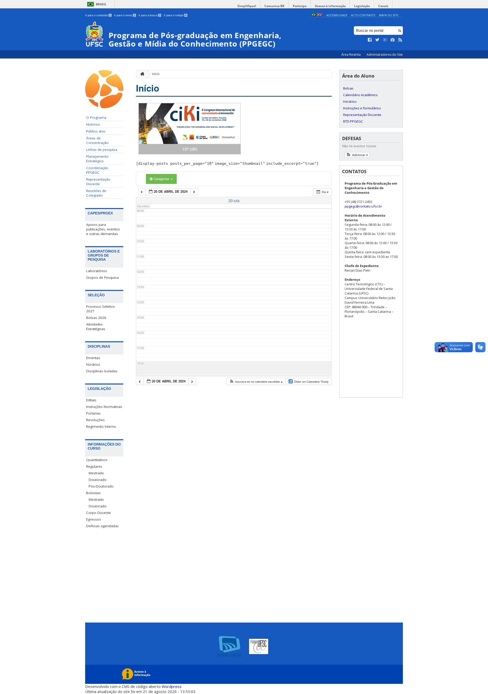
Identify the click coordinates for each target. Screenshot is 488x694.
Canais (383, 6)
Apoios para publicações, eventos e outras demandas (103, 229)
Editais (91, 400)
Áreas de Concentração (97, 140)
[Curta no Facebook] (370, 40)
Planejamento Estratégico (97, 158)
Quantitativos (97, 459)
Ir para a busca (149, 15)
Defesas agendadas (102, 526)
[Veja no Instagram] (393, 40)
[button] (256, 381)
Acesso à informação (330, 6)
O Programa (96, 117)
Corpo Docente (98, 512)
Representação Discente (98, 181)
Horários (93, 364)
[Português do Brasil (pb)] (313, 15)
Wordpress (171, 686)
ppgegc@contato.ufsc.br (363, 206)
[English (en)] (319, 15)
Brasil (101, 4)
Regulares (94, 466)
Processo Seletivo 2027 (100, 308)
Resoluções (95, 420)
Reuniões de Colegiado (96, 193)
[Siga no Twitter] (377, 40)
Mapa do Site (388, 15)
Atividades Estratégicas (95, 326)
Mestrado (96, 473)
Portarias (93, 413)
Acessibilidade (336, 15)
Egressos (93, 519)
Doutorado (97, 479)
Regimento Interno (101, 426)
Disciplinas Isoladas (101, 371)
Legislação (362, 6)
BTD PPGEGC (353, 121)
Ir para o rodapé (175, 15)
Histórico (93, 124)
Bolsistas (93, 493)
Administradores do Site (385, 54)
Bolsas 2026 (96, 317)
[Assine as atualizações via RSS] (400, 40)
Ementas (93, 358)
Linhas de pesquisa (101, 149)
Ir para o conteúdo (98, 15)
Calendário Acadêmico (360, 95)
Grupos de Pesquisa (102, 277)
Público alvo (95, 131)
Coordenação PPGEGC (97, 170)
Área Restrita (351, 54)
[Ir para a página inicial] (141, 74)
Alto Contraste (363, 15)
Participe (300, 6)
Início (156, 74)
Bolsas (348, 88)
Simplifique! (246, 6)
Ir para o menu (124, 15)
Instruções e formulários (362, 108)
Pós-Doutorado (101, 486)
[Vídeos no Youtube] (385, 40)
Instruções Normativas (104, 406)
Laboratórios (96, 271)
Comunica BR (274, 6)
